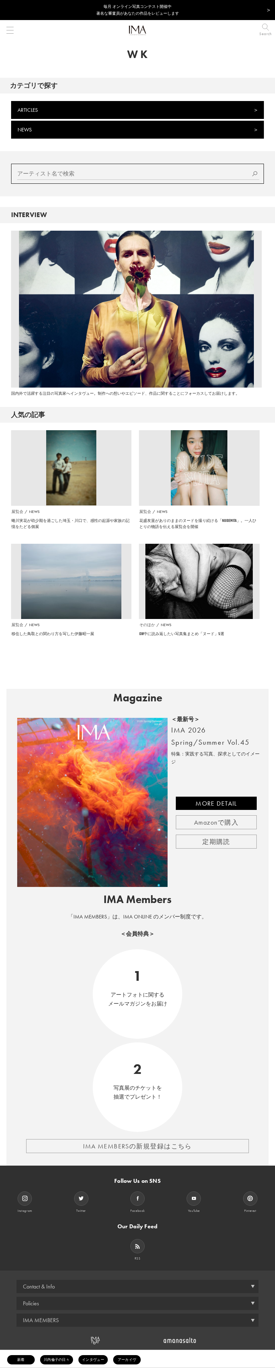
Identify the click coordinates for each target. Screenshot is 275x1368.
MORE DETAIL (216, 803)
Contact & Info (39, 1286)
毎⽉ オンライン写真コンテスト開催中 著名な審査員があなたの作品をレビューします (137, 10)
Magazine (137, 698)
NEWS (25, 129)
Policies (31, 1303)
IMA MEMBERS (41, 1320)
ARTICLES (28, 110)
